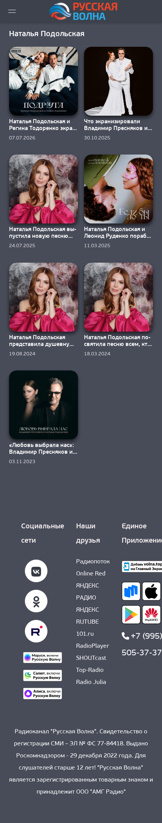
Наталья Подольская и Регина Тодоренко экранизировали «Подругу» (42, 128)
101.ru (85, 634)
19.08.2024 (22, 354)
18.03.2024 (97, 354)
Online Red (90, 574)
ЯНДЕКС (87, 610)
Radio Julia (91, 682)
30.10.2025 (97, 138)
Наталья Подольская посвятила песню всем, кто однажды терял (117, 344)
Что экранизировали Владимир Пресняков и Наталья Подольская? (116, 128)
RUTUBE (87, 622)
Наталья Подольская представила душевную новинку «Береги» (41, 344)
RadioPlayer (92, 646)
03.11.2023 (22, 461)
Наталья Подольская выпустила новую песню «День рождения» (42, 236)
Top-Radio (90, 670)
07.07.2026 (22, 138)
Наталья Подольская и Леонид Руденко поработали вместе (118, 236)
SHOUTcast (91, 658)
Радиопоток (93, 562)
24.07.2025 (22, 245)
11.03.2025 (97, 245)
